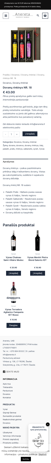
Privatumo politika (10, 443)
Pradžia (6, 75)
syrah (35, 149)
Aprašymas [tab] (8, 161)
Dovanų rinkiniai (28, 75)
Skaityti (42, 454)
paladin (6, 149)
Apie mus (7, 384)
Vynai (5, 409)
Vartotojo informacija (12, 436)
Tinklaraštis (8, 387)
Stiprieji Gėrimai (9, 413)
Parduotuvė (8, 391)
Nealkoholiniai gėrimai (12, 419)
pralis (12, 149)
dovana (12, 145)
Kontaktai (7, 398)
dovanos (20, 145)
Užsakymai (7, 432)
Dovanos (15, 75)
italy (41, 145)
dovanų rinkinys (32, 145)
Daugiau (13, 325)
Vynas (41, 149)
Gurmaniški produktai (12, 416)
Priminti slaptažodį (11, 439)
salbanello (28, 149)
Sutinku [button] (26, 459)
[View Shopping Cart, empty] (45, 16)
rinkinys (19, 149)
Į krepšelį (30, 134)
